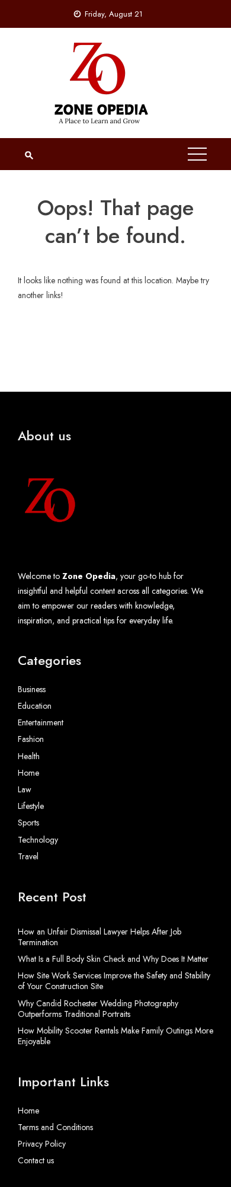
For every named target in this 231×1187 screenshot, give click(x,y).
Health (29, 756)
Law (24, 789)
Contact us (36, 1160)
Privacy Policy (42, 1144)
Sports (28, 822)
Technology (38, 840)
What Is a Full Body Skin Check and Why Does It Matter (113, 959)
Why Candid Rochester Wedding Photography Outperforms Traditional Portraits (98, 1008)
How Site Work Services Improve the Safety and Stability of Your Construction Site (114, 981)
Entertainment (40, 722)
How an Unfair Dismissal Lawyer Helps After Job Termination (99, 937)
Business (32, 689)
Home (28, 773)
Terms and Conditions (55, 1127)
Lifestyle (31, 806)
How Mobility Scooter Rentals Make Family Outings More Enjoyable (115, 1036)
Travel (28, 856)
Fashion (31, 739)
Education (35, 706)
